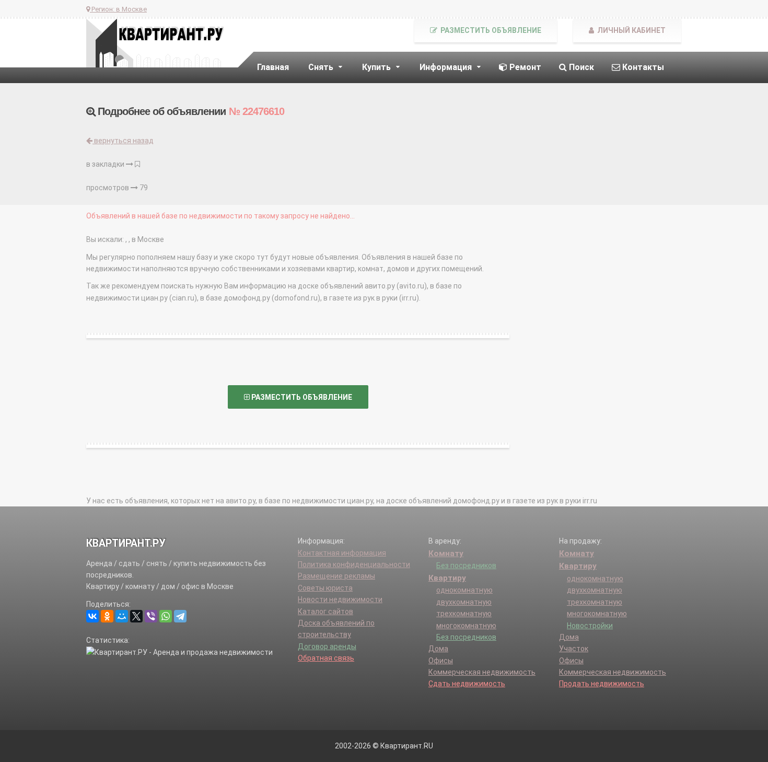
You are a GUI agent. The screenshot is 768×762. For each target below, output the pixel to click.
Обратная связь (326, 658)
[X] (136, 616)
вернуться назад (123, 140)
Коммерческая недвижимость (482, 672)
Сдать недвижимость (466, 683)
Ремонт (524, 67)
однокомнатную (464, 590)
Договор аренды (327, 646)
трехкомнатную (464, 613)
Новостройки (590, 625)
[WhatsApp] (165, 616)
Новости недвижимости (340, 599)
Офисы (440, 660)
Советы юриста (325, 588)
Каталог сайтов (325, 611)
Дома (438, 648)
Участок (573, 648)
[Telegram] (180, 616)
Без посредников (466, 565)
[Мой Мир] (121, 616)
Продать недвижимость (601, 683)
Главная (273, 67)
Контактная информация (342, 553)
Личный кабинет (631, 30)
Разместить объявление (490, 30)
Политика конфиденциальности (354, 564)
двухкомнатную (464, 602)
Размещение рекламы (336, 576)
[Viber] (151, 616)
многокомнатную (466, 625)
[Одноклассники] (107, 616)
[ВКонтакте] (92, 616)
